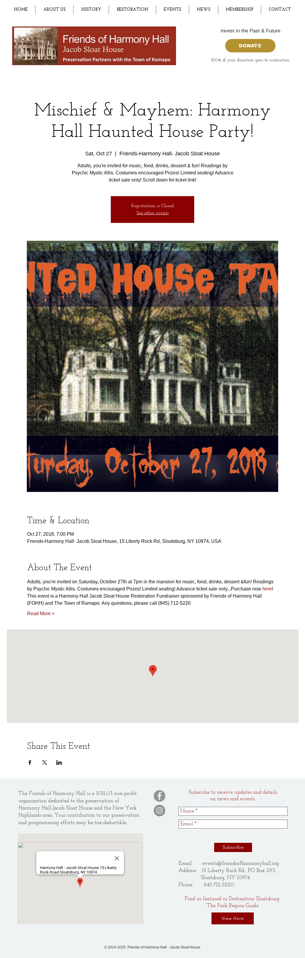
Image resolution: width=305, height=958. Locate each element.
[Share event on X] (44, 762)
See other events (153, 213)
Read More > (41, 613)
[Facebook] (159, 796)
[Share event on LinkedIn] (59, 762)
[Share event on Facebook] (30, 762)
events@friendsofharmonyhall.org (240, 863)
